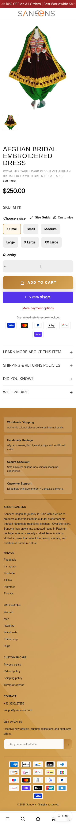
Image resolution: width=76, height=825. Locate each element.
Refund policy (12, 671)
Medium (50, 229)
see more (9, 180)
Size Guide (42, 217)
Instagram (10, 566)
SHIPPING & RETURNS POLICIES (31, 365)
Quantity (9, 255)
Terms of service (14, 684)
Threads (9, 593)
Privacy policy (12, 664)
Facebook (10, 559)
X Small (12, 229)
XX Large (51, 242)
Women (8, 612)
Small (31, 229)
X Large (29, 242)
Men (6, 619)
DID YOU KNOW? (18, 378)
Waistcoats (11, 632)
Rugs (7, 646)
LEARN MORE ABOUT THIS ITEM (32, 352)
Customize (65, 217)
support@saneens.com (18, 710)
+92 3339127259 (14, 703)
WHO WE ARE (15, 392)
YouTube (9, 573)
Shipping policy (13, 678)
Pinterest (9, 586)
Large (10, 242)
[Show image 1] (10, 122)
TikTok (8, 580)
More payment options (38, 308)
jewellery (9, 625)
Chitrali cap (11, 639)
